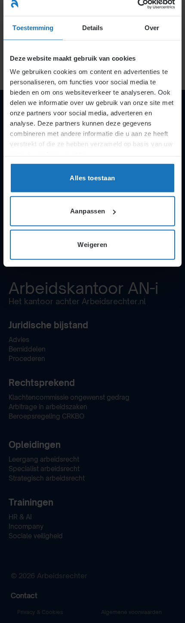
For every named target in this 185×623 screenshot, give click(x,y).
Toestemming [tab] (32, 27)
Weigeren (92, 244)
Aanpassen (87, 211)
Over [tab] (152, 27)
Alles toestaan (92, 177)
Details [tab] (92, 27)
